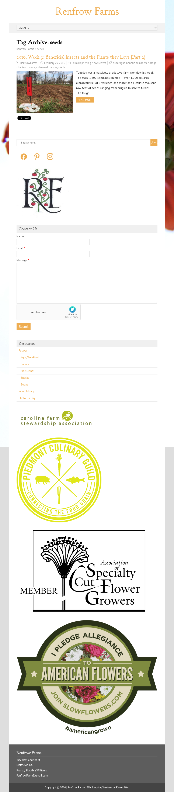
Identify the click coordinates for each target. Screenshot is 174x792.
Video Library (26, 391)
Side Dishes (28, 371)
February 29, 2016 (54, 63)
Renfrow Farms (87, 11)
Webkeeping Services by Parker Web (108, 787)
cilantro (21, 67)
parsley (53, 67)
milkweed (42, 67)
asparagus (119, 63)
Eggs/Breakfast (30, 357)
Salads (25, 364)
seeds (61, 67)
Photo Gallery (27, 398)
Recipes (23, 350)
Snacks (25, 378)
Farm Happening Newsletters (89, 63)
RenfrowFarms (28, 63)
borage (152, 63)
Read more (85, 100)
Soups (24, 384)
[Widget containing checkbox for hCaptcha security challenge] (49, 312)
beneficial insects (136, 63)
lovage (31, 67)
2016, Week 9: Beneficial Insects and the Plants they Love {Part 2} (81, 57)
